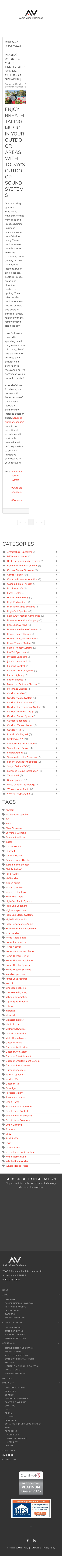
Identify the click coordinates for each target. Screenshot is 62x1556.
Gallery (7, 1378)
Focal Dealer (14, 592)
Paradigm (11, 1088)
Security (10, 1362)
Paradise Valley (14, 1092)
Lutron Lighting (15, 675)
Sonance (17, 500)
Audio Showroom (15, 1318)
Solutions (8, 1343)
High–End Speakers (18, 611)
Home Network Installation (20, 951)
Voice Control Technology (21, 784)
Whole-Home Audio (18, 789)
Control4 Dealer (15, 574)
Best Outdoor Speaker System (23, 560)
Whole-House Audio (18, 793)
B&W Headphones (17, 556)
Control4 (10, 850)
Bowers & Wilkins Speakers (22, 565)
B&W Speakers (14, 828)
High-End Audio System (19, 901)
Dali (7, 1409)
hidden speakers (15, 887)
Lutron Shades (15, 679)
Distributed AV (15, 588)
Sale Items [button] (8, 1450)
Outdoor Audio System (19, 697)
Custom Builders (15, 1388)
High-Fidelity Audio (16, 919)
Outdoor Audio (15, 693)
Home (5, 1290)
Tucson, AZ (13, 775)
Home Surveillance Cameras (22, 629)
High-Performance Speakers (21, 928)
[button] (4, 14)
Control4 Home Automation (22, 579)
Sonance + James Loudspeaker (23, 1424)
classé (9, 841)
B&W (8, 823)
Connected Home (12, 1322)
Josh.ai (9, 983)
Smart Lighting (15, 752)
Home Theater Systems (20, 647)
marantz (10, 1010)
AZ (7, 818)
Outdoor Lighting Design (20, 711)
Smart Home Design (18, 748)
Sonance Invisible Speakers (22, 757)
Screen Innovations (16, 1097)
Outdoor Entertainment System (24, 706)
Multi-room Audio (16, 1373)
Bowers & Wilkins (15, 837)
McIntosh (11, 1015)
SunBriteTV (12, 1138)
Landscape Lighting (16, 992)
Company (10, 1299)
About (6, 1295)
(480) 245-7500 (11, 1279)
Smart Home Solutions (18, 1120)
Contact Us (9, 1459)
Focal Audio (12, 873)
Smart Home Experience (19, 1115)
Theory (9, 1445)
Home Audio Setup (16, 937)
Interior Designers (16, 1398)
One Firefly (23, 1548)
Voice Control (13, 1147)
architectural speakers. (18, 814)
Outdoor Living (14, 1331)
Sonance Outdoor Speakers (20, 84)
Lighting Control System (20, 670)
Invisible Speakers (17, 656)
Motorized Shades (17, 688)
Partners (8, 1383)
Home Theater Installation (21, 638)
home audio (12, 933)
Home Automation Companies (23, 615)
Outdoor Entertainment (20, 702)
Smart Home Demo (15, 1338)
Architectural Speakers (19, 551)
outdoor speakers (15, 1074)
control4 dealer (14, 855)
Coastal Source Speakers (20, 570)
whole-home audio (16, 1156)
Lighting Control (16, 665)
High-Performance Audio (19, 923)
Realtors (10, 1391)
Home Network (14, 946)
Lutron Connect (17, 1438)
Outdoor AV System (16, 1051)
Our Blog (8, 1455)
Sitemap (35, 1548)
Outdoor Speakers (16, 489)
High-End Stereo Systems (21, 606)
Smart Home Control (17, 1110)
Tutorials (11, 1431)
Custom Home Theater (19, 583)
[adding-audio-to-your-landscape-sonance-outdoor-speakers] (15, 97)
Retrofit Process (15, 1307)
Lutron (9, 1006)
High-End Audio (16, 602)
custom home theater (17, 864)
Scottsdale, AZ (15, 738)
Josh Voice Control (17, 661)
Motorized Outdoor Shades (22, 684)
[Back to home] (31, 14)
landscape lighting (16, 987)
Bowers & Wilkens (16, 832)
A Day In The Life (15, 1335)
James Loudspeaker (16, 978)
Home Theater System (19, 643)
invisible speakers (15, 974)
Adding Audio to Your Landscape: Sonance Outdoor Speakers (15, 67)
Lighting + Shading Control (22, 1366)
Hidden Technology (17, 597)
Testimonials (13, 1310)
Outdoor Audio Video (17, 1047)
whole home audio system (20, 1152)
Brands (9, 1395)
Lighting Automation (17, 1001)
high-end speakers (16, 910)
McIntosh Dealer (14, 1019)
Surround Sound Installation (22, 770)
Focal (8, 1413)
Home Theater (13, 1370)
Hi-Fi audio (12, 878)
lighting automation (17, 996)
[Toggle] (57, 551)
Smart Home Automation (21, 743)
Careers (10, 1314)
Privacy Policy (49, 1548)
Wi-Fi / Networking (16, 1355)
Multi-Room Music (16, 1037)
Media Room (13, 1024)
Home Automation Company (23, 620)
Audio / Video (13, 1352)
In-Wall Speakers (16, 652)
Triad (8, 1142)
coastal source (13, 846)
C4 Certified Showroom (19, 1303)
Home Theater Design (19, 633)
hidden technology (16, 891)
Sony (8, 1133)
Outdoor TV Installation (20, 725)
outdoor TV (12, 1079)
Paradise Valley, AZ (17, 734)
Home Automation (16, 942)
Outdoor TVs (14, 729)
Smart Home (12, 1101)
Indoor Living (13, 1327)
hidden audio (13, 882)
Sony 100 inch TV (17, 766)
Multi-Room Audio (16, 1033)
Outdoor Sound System (16, 475)
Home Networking (17, 624)
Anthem (10, 809)
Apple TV (12, 1442)
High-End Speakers (16, 905)
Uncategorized (15, 779)
